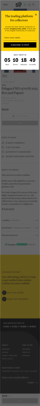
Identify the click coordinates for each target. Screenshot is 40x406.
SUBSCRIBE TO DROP (20, 45)
